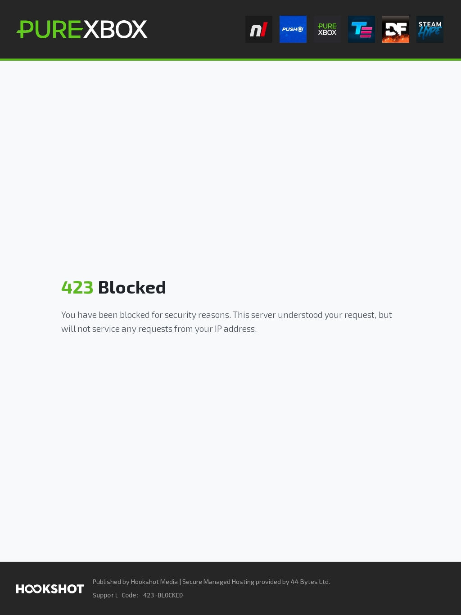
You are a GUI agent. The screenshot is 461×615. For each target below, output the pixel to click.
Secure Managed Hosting (218, 581)
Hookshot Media (154, 581)
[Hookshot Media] (50, 588)
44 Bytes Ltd (310, 581)
